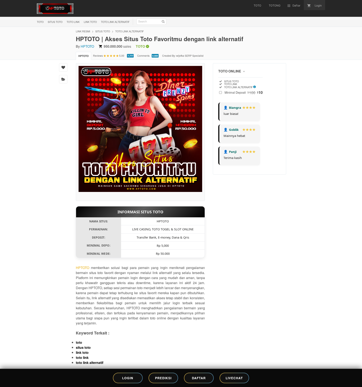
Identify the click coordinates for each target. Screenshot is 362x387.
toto (79, 342)
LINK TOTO (90, 22)
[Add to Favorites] (63, 67)
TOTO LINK (73, 22)
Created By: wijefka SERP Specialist (182, 55)
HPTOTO (87, 46)
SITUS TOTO (55, 22)
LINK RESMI (83, 31)
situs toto (83, 347)
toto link (82, 357)
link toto (82, 352)
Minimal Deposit (244, 92)
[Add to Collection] (63, 79)
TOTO (40, 22)
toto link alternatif (89, 362)
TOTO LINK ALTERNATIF (115, 22)
